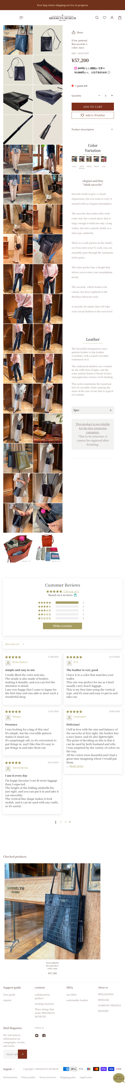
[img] (13, 657)
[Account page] (112, 17)
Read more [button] (76, 766)
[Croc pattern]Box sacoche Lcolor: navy (52, 965)
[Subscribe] (22, 1054)
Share (80, 32)
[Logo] (62, 17)
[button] (44, 602)
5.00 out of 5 (71, 591)
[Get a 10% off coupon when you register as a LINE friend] (62, 5)
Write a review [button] (62, 626)
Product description (83, 129)
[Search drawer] (97, 17)
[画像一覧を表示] (120, 25)
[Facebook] (44, 1035)
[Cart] (120, 17)
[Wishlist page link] (104, 17)
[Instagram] (36, 1035)
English (7, 1069)
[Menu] (21, 17)
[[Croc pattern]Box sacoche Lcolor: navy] (52, 911)
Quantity (76, 95)
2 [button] (61, 822)
